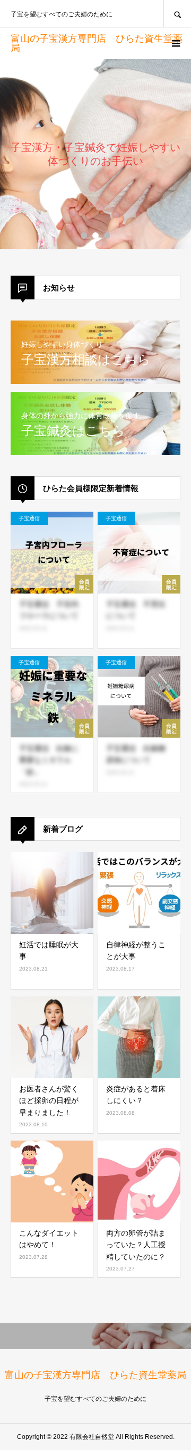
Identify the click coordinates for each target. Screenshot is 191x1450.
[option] (95, 154)
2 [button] (95, 235)
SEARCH (177, 13)
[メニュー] (175, 43)
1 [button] (84, 235)
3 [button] (107, 235)
